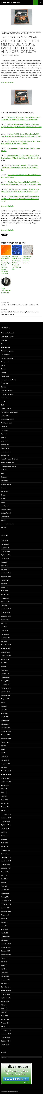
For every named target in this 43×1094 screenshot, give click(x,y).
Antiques (4, 32)
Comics (3, 387)
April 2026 (4, 540)
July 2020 (4, 746)
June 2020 (4, 749)
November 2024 (6, 573)
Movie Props (5, 455)
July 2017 (4, 875)
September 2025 (6, 555)
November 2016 (6, 904)
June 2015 (4, 965)
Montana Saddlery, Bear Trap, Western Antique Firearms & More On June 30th (16, 263)
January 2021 (5, 724)
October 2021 (5, 692)
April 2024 (4, 591)
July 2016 (4, 918)
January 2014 (5, 1026)
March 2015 (5, 976)
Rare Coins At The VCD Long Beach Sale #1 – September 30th (20, 304)
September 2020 (6, 738)
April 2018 (4, 843)
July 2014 (4, 1005)
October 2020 (5, 735)
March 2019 (5, 803)
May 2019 (4, 796)
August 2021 (5, 699)
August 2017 (5, 872)
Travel (3, 502)
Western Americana (21, 33)
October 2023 (5, 612)
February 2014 (5, 1023)
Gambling (4, 426)
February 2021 (5, 720)
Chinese (3, 372)
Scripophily (4, 477)
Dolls (2, 405)
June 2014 (4, 1008)
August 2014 (5, 1001)
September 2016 (6, 911)
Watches (3, 520)
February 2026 (5, 548)
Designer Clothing (6, 390)
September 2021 (6, 695)
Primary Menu (40, 2)
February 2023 (5, 638)
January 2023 (5, 641)
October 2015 (5, 951)
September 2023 (6, 616)
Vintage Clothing (6, 509)
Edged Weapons (6, 408)
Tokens (3, 498)
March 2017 (5, 890)
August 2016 (5, 915)
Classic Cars (5, 376)
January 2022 (5, 681)
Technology (4, 491)
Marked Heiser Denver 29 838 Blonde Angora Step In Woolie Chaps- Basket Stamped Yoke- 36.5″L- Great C (21, 126)
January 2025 (5, 569)
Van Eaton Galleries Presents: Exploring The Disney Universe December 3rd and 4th (19, 312)
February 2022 (5, 677)
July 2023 (4, 623)
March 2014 (5, 1019)
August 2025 (5, 558)
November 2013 (6, 1034)
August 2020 (5, 742)
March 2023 (5, 634)
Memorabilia (36, 32)
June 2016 (4, 922)
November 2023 (6, 609)
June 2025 (4, 562)
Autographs (4, 362)
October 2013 (5, 1037)
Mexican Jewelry (6, 452)
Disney (3, 401)
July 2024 (4, 584)
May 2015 (4, 969)
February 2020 (5, 764)
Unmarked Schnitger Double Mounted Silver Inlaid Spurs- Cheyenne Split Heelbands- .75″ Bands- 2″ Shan (20, 167)
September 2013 (6, 1041)
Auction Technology (7, 358)
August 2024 (5, 580)
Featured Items (5, 416)
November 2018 (6, 818)
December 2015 (6, 944)
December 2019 (6, 771)
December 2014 (6, 987)
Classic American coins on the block (6, 290)
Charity (3, 369)
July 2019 (4, 789)
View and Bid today (7, 82)
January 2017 (5, 897)
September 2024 (6, 576)
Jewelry (3, 437)
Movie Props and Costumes (9, 459)
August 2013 (5, 1044)
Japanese (4, 434)
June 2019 (4, 792)
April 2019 (4, 800)
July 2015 (4, 962)
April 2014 (4, 1016)
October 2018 (5, 821)
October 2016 (5, 908)
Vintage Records (6, 513)
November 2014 (6, 990)
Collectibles (12, 32)
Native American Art (8, 33)
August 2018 (5, 828)
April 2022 (4, 670)
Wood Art (4, 527)
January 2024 (5, 602)
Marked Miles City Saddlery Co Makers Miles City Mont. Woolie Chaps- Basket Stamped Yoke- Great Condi (20, 198)
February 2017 (5, 893)
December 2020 (6, 728)
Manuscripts (5, 444)
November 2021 (6, 688)
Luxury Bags (4, 441)
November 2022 (6, 648)
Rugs (2, 473)
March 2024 (5, 594)
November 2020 (6, 731)
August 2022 (5, 659)
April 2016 (4, 929)
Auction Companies (7, 351)
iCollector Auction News (11, 2)
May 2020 (4, 753)
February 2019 (5, 807)
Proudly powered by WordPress (9, 1091)
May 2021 (4, 710)
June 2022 (4, 663)
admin (17, 55)
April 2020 (4, 756)
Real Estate (4, 470)
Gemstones (4, 430)
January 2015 (5, 983)
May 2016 (4, 926)
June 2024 (4, 587)
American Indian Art (7, 333)
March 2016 (5, 933)
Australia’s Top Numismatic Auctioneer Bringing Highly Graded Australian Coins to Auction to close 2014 (6, 265)
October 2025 (5, 551)
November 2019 (6, 774)
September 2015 (6, 954)
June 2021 (4, 706)
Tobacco (3, 495)
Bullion (3, 365)
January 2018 (5, 854)
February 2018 (5, 850)
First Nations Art (6, 423)
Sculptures (4, 480)
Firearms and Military (24, 32)
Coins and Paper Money (8, 380)
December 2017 (6, 857)
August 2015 (5, 958)
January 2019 (5, 810)
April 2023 (4, 630)
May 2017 (4, 882)
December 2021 (6, 684)
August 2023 (5, 620)
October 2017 (5, 864)
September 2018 (6, 825)
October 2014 (5, 994)
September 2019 (6, 782)
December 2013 (6, 1030)
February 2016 (5, 936)
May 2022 (4, 666)
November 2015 (6, 947)
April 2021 (4, 713)
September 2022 (6, 656)
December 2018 (6, 814)
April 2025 (4, 566)
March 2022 (5, 674)
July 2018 (4, 832)
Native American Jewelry (9, 466)
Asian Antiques (5, 347)
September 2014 (6, 998)
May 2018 (4, 839)
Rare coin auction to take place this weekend (27, 260)
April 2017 (4, 886)
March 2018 (5, 846)
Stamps (3, 488)
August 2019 (5, 785)
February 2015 (5, 980)
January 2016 (5, 940)
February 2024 (5, 598)
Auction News (5, 354)
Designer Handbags (7, 394)
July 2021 (4, 702)
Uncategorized (5, 506)
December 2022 (6, 645)
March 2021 (5, 717)
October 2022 (5, 652)
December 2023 (6, 605)
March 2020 (5, 760)
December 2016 (6, 900)
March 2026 (5, 544)
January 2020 (5, 767)
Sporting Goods (6, 484)
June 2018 (4, 836)
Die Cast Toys (5, 398)
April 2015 (4, 972)
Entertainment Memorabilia (9, 412)
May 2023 (4, 627)
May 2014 (4, 1012)
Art (2, 344)
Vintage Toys (5, 516)
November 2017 (6, 861)
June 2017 (4, 879)
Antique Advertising (7, 336)
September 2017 (6, 868)
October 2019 (5, 778)
